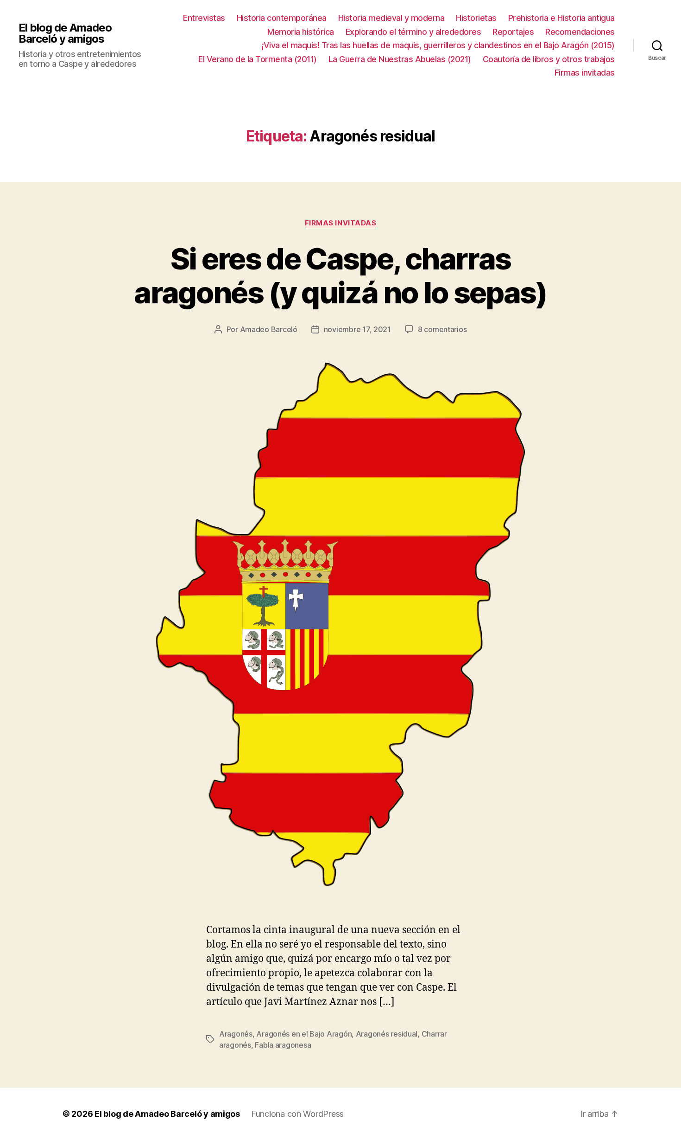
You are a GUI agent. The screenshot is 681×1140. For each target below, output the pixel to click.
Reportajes (513, 32)
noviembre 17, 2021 (357, 329)
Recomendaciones (580, 32)
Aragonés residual (386, 1033)
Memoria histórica (300, 32)
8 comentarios (442, 329)
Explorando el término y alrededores (413, 32)
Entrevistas (204, 18)
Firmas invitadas (585, 72)
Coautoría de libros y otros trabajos (549, 59)
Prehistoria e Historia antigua (561, 18)
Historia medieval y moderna (391, 18)
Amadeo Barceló (268, 329)
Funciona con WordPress (297, 1114)
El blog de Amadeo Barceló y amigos (65, 33)
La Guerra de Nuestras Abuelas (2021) (399, 59)
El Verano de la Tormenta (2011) (257, 59)
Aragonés (235, 1033)
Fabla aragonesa (283, 1045)
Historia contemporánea (282, 18)
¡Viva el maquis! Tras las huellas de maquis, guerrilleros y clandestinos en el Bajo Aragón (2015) (438, 45)
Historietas (476, 18)
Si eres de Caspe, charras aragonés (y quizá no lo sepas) (340, 275)
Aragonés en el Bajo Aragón (304, 1033)
